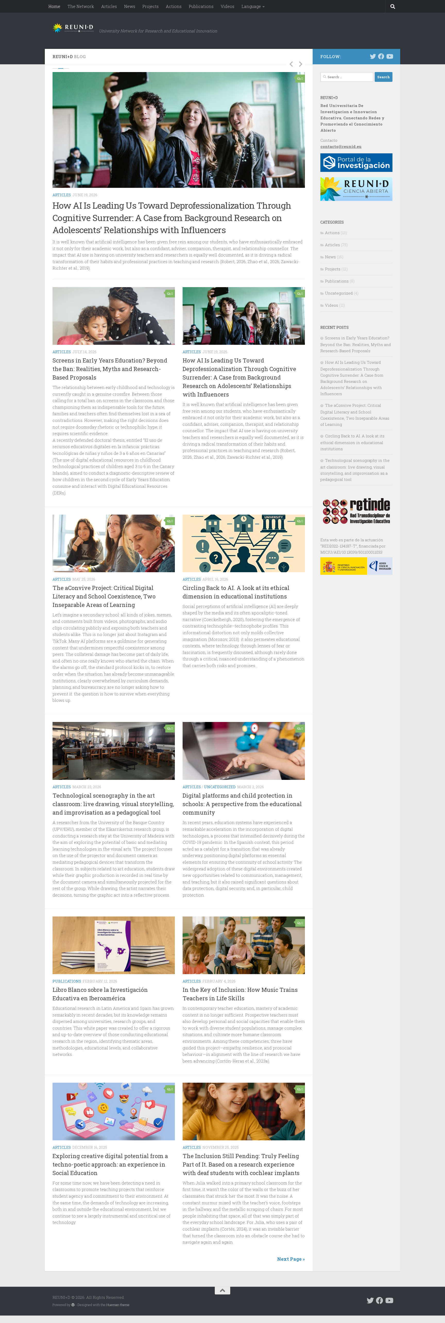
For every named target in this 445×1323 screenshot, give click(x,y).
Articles (109, 6)
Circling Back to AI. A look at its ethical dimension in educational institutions (352, 442)
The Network (80, 6)
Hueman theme (118, 1305)
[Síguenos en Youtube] (389, 56)
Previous (291, 63)
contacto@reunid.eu (341, 146)
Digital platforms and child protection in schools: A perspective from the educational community (242, 804)
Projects (150, 6)
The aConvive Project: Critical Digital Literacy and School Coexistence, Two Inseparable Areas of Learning (104, 596)
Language (251, 6)
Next (300, 63)
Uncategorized (220, 786)
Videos (227, 6)
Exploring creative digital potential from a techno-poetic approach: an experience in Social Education (110, 1164)
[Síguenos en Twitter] (373, 56)
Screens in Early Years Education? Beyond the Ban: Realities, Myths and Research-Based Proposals (110, 369)
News (129, 6)
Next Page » (291, 1259)
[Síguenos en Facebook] (381, 56)
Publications (201, 6)
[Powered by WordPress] (73, 1305)
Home (54, 6)
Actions (174, 6)
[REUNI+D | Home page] (73, 28)
